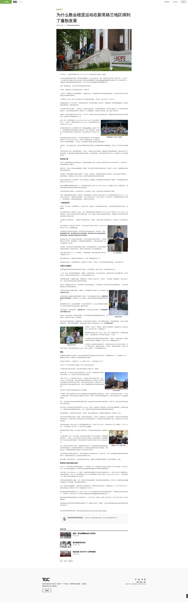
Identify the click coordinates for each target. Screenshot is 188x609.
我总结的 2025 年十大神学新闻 (84, 552)
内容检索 (166, 2)
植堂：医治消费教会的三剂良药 (84, 533)
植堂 (61, 561)
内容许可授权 (139, 582)
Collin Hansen (76, 554)
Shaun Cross (76, 535)
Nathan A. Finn (76, 544)
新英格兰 (70, 561)
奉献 (184, 1)
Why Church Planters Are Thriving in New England (92, 510)
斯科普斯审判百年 (79, 543)
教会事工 (59, 9)
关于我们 (175, 2)
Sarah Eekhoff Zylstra (73, 25)
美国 (65, 561)
